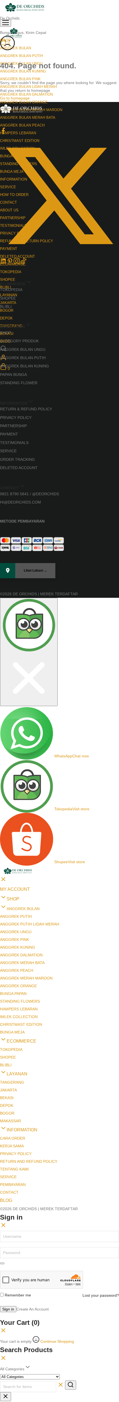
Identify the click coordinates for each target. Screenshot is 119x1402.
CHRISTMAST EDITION (21, 1024)
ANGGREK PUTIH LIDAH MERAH (29, 924)
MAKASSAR (10, 1121)
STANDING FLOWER (18, 383)
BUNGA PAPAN (13, 993)
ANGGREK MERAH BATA (22, 962)
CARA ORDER (12, 1138)
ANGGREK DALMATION (21, 955)
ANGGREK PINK (14, 939)
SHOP (5, 332)
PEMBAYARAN (13, 1184)
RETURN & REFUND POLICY (26, 409)
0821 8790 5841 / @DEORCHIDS (29, 494)
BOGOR (6, 310)
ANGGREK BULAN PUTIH (21, 56)
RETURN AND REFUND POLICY (28, 1161)
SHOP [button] (13, 899)
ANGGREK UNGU (16, 932)
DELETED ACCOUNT (19, 467)
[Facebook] (3, 133)
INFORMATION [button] (22, 1129)
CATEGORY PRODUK (19, 341)
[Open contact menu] (29, 652)
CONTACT (9, 1192)
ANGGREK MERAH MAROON (26, 978)
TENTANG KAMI (14, 1169)
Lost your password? (100, 1295)
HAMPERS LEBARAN (18, 133)
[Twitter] (59, 254)
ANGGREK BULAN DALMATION (26, 94)
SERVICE (8, 451)
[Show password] (2, 1263)
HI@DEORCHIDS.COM (20, 502)
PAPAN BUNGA (13, 374)
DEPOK (6, 318)
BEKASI (7, 1098)
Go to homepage (15, 98)
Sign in (8, 1309)
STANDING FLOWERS (20, 1001)
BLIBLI (6, 306)
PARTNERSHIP (13, 426)
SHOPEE (8, 298)
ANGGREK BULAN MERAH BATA (27, 117)
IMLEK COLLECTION (19, 1017)
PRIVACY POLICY (16, 417)
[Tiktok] (23, 263)
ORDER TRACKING (17, 459)
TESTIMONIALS (14, 442)
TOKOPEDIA (10, 272)
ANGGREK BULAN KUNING (24, 366)
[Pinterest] (10, 263)
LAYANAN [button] (8, 295)
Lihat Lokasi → (35, 570)
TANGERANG (12, 1082)
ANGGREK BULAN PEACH (22, 125)
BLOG (6, 1200)
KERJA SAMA (12, 1146)
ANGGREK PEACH (16, 970)
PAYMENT (9, 434)
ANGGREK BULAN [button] (15, 48)
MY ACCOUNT (15, 889)
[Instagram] (16, 263)
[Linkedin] (3, 263)
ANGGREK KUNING (17, 947)
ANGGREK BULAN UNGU (22, 349)
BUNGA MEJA (12, 1032)
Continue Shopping (57, 1341)
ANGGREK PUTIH (16, 916)
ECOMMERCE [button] (21, 1041)
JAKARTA (8, 303)
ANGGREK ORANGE (18, 986)
